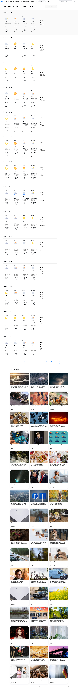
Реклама (10, 686)
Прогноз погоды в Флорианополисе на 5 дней (39, 361)
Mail (2, 686)
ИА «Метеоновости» (73, 686)
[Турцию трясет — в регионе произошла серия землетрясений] (39, 421)
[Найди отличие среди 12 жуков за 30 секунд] (58, 440)
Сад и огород (50, 363)
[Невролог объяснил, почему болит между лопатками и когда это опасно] (58, 479)
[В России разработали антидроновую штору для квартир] (19, 596)
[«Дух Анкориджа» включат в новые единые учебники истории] (39, 479)
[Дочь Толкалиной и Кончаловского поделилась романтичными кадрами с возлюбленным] (19, 635)
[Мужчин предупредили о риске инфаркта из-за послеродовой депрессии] (58, 538)
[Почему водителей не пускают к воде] (58, 518)
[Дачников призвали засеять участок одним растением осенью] (58, 596)
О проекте (31, 686)
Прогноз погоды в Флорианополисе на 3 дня (16, 361)
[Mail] (2, 1)
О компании (6, 686)
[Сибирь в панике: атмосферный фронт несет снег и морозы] (19, 460)
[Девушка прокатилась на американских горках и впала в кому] (39, 577)
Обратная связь (61, 686)
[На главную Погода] (6, 1)
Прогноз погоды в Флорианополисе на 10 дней (25, 363)
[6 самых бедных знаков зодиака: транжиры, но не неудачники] (58, 557)
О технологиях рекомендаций (52, 686)
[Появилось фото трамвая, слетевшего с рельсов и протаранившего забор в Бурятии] (19, 401)
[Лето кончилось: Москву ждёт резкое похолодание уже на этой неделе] (19, 616)
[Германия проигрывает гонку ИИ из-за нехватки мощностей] (58, 674)
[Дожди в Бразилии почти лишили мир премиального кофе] (39, 674)
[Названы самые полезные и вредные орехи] (19, 421)
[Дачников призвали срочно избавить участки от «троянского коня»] (58, 616)
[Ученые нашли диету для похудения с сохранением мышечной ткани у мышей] (39, 460)
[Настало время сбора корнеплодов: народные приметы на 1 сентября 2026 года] (19, 538)
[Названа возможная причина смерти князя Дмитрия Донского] (39, 557)
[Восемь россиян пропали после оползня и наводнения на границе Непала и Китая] (19, 499)
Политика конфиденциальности (40, 686)
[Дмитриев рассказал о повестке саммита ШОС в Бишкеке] (39, 616)
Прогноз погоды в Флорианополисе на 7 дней (61, 361)
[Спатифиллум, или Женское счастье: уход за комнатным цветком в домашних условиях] (58, 635)
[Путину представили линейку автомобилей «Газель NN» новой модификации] (58, 577)
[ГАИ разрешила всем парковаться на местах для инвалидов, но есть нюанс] (19, 382)
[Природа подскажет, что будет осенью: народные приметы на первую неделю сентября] (39, 401)
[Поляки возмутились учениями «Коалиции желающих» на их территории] (39, 635)
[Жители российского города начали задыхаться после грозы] (58, 382)
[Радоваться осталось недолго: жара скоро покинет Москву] (19, 557)
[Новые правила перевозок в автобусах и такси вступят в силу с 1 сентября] (19, 440)
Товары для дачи (59, 363)
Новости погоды (41, 363)
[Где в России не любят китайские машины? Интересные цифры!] (39, 596)
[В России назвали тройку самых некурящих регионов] (39, 538)
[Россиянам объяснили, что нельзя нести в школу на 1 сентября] (58, 460)
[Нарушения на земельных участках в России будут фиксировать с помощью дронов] (19, 518)
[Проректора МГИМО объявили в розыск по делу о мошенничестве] (39, 440)
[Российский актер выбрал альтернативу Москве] (19, 577)
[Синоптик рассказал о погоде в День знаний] (19, 655)
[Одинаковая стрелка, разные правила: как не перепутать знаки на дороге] (39, 499)
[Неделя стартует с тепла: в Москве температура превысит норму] (58, 655)
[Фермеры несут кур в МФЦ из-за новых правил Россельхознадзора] (58, 401)
